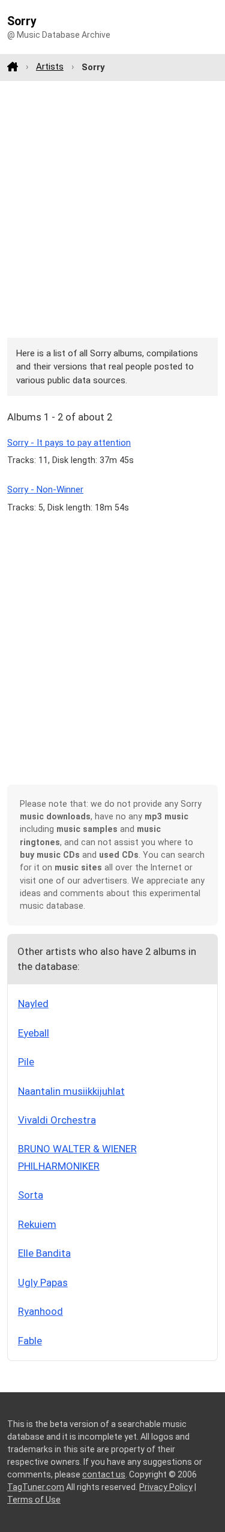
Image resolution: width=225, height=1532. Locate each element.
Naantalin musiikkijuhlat (71, 1091)
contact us (103, 1474)
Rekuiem (37, 1224)
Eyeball (33, 1033)
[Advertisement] (112, 209)
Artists (50, 66)
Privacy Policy (166, 1487)
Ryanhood (40, 1311)
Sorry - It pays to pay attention (69, 442)
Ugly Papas (43, 1282)
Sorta (30, 1195)
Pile (26, 1062)
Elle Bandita (44, 1253)
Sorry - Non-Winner (45, 489)
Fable (30, 1341)
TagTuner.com (35, 1487)
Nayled (33, 1004)
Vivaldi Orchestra (57, 1120)
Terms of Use (34, 1499)
